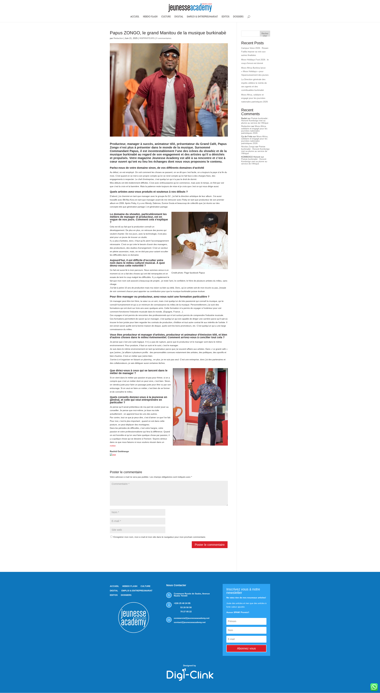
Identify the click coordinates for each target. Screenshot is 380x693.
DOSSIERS (238, 16)
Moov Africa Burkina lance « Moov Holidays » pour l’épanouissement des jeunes (255, 71)
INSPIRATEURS (146, 38)
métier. (113, 446)
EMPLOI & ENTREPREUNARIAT (202, 16)
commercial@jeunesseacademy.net (191, 618)
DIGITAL (178, 16)
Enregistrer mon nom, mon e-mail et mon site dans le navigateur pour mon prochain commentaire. (159, 537)
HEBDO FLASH (150, 16)
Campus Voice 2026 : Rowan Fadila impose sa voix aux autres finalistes (254, 51)
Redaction (118, 38)
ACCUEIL (134, 16)
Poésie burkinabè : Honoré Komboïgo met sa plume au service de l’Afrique (255, 120)
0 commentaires (163, 38)
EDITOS (225, 16)
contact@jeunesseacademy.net (190, 622)
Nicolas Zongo (248, 146)
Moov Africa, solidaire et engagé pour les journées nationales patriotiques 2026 (254, 98)
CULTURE (166, 16)
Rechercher (265, 34)
